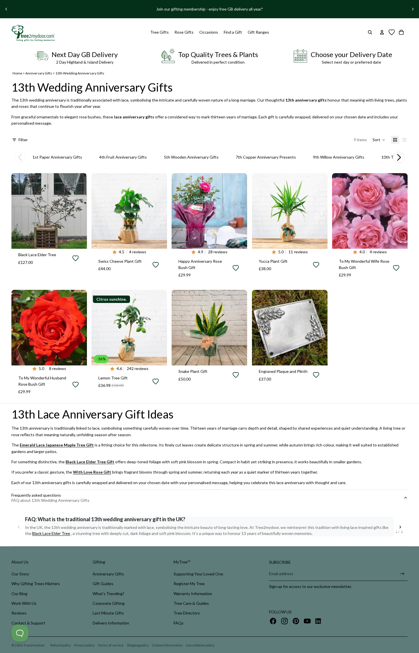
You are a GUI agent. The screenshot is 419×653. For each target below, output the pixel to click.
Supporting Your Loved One (198, 573)
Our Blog (19, 593)
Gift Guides (103, 583)
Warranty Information (193, 593)
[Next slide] (412, 9)
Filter (23, 139)
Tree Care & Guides (191, 603)
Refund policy (60, 645)
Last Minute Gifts (108, 612)
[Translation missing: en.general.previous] (20, 157)
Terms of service (110, 645)
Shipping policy (138, 645)
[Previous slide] (6, 9)
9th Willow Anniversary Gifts (338, 157)
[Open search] (370, 32)
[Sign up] (402, 574)
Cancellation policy (200, 645)
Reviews (19, 612)
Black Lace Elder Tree (51, 533)
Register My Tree (189, 583)
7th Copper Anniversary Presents (266, 157)
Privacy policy (84, 645)
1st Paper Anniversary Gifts (57, 157)
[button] (379, 140)
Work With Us (23, 603)
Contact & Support (28, 622)
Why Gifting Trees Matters (35, 583)
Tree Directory (187, 612)
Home (17, 73)
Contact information (167, 645)
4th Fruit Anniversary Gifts (123, 157)
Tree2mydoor (34, 645)
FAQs (179, 622)
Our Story (20, 573)
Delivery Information (111, 622)
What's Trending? (108, 593)
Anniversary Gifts (38, 73)
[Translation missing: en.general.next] (399, 157)
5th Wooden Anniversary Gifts (191, 157)
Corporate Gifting (109, 603)
